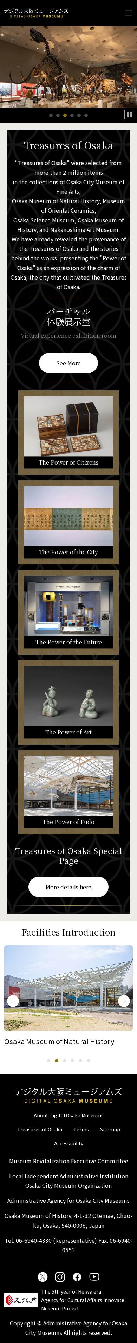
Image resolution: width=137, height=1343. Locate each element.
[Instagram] (60, 1277)
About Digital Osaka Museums (69, 1115)
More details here (68, 887)
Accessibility (68, 1143)
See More (68, 363)
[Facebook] (77, 1277)
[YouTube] (94, 1277)
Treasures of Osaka (39, 1129)
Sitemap (110, 1129)
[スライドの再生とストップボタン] (129, 114)
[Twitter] (43, 1277)
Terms (81, 1129)
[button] (51, 115)
